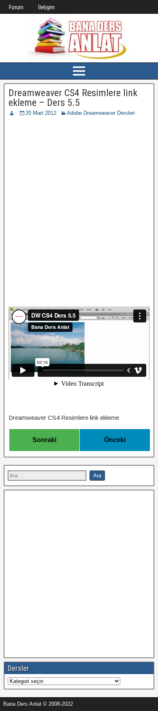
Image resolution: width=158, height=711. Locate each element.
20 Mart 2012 (41, 113)
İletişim (46, 7)
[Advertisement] (79, 200)
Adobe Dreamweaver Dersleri (101, 113)
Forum (16, 7)
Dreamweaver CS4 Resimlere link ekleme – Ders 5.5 (73, 97)
